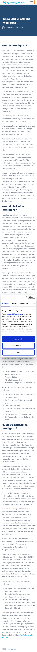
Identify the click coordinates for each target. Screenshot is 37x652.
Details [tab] (14, 303)
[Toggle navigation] (32, 2)
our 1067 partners (15, 314)
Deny (18, 352)
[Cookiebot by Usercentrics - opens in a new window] (26, 297)
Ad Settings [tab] (24, 303)
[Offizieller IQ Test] (13, 2)
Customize (17, 346)
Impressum (12, 649)
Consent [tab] (5, 303)
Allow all (18, 339)
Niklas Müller (10, 28)
